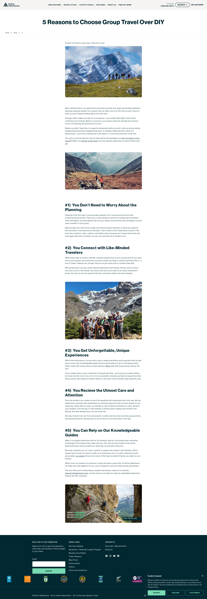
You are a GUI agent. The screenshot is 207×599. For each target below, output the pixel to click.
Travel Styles (70, 5)
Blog (15, 33)
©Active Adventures (40, 595)
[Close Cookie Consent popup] (202, 576)
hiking (107, 366)
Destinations (55, 5)
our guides (79, 456)
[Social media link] (106, 556)
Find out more (125, 5)
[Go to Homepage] (11, 5)
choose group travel (89, 141)
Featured (100, 5)
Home (7, 33)
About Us (112, 5)
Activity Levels (86, 5)
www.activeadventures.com (76, 473)
